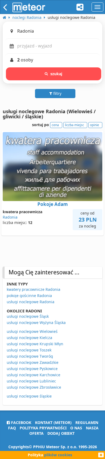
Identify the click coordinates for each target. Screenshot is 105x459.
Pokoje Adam (52, 204)
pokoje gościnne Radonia (29, 295)
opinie (94, 125)
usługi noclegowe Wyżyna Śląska (36, 322)
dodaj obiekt (61, 433)
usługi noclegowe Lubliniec (31, 381)
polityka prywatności (43, 427)
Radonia (10, 217)
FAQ (12, 427)
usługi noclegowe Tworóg (30, 356)
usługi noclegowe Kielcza (29, 337)
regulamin (86, 422)
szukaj (56, 73)
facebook (20, 422)
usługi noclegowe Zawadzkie (32, 362)
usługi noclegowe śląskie (29, 396)
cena (55, 125)
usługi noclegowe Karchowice (33, 374)
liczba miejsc (74, 125)
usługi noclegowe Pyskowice (32, 368)
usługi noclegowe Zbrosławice (34, 387)
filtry (56, 93)
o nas (76, 427)
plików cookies (58, 454)
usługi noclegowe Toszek (29, 350)
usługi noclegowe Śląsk (28, 316)
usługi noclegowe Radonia (30, 301)
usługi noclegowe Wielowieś (32, 331)
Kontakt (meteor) (53, 422)
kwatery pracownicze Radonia (33, 289)
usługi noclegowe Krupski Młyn (35, 343)
